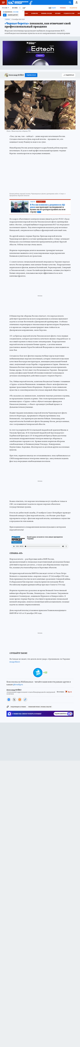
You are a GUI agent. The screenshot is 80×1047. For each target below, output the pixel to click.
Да (4, 15)
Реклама (63, 8)
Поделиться (70, 75)
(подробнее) (14, 661)
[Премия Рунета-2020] (30, 2)
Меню (3, 2)
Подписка (73, 8)
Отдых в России (69, 13)
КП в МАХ (57, 13)
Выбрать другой (13, 15)
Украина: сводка (46, 13)
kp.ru (70, 692)
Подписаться (31, 75)
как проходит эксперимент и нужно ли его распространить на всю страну (47, 208)
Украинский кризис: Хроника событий (39, 706)
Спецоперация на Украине (18, 706)
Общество (32, 201)
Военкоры (34, 13)
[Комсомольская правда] (18, 2)
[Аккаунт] (76, 2)
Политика (7, 19)
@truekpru (18, 684)
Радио (54, 8)
